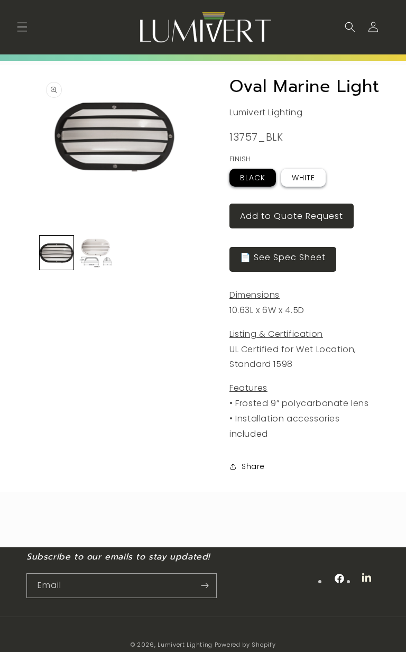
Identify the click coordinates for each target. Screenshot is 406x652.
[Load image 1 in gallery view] (56, 252)
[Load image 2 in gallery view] (95, 252)
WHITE (303, 177)
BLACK (252, 177)
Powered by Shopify (245, 644)
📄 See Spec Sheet (283, 257)
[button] (22, 27)
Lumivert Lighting (185, 644)
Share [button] (253, 466)
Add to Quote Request (291, 216)
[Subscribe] (204, 585)
